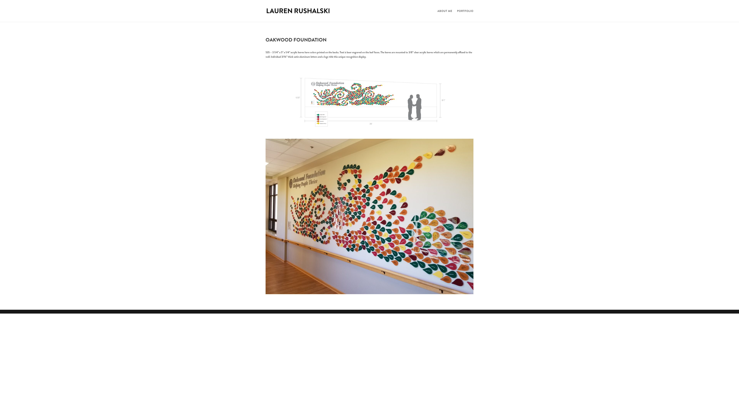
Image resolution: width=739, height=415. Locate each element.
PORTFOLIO (465, 11)
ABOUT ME (444, 11)
